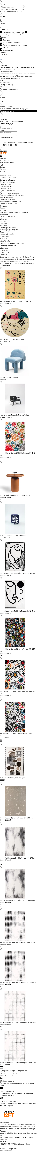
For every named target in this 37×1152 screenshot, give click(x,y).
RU (1, 149)
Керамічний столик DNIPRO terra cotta (15, 495)
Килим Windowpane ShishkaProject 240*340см (18, 1062)
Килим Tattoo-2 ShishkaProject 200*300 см (16, 818)
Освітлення (9, 109)
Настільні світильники (8, 204)
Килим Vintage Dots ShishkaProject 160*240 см (18, 942)
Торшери (3, 206)
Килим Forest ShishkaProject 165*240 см (15, 301)
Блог (25, 1124)
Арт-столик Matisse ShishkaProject (13, 535)
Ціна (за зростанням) (8, 259)
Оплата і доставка (15, 1126)
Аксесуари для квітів (8, 227)
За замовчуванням (7, 257)
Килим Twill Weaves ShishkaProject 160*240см (17, 858)
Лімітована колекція (8, 178)
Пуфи (2, 165)
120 (6, 252)
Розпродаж (24, 109)
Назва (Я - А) (29, 257)
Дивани (3, 169)
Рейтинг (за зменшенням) (10, 261)
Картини (3, 225)
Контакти (3, 238)
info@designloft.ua (22, 1144)
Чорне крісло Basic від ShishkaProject (14, 415)
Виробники (18, 1124)
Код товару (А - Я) (17, 263)
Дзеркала (3, 223)
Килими (3, 221)
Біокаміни (4, 214)
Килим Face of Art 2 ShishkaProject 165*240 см (17, 573)
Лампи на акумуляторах (9, 193)
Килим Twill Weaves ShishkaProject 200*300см (17, 900)
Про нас (3, 1124)
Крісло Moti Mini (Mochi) (9, 377)
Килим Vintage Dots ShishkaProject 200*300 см (18, 982)
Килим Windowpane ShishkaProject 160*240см (18, 1022)
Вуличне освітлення (7, 191)
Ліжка (2, 173)
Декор (16, 109)
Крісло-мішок (5, 160)
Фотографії (4, 232)
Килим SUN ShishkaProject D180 (12, 339)
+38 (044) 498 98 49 (9, 145)
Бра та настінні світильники (10, 202)
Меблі (2, 109)
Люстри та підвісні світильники (12, 195)
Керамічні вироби (7, 234)
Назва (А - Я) (19, 257)
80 (3, 252)
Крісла (2, 171)
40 (1, 252)
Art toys (3, 210)
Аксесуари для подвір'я (9, 230)
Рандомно (6, 265)
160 (8, 252)
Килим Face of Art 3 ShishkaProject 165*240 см (18, 611)
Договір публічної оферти (26, 1129)
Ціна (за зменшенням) (25, 259)
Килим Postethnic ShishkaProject (12, 778)
